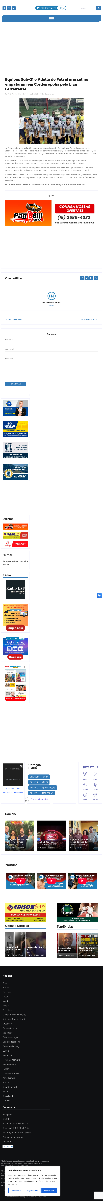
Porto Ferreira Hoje (51, 302)
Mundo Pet (8, 1055)
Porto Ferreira (9, 1078)
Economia (7, 992)
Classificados (9, 1096)
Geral (5, 983)
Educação (7, 1023)
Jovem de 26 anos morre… (64, 949)
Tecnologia (8, 1010)
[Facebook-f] (4, 8)
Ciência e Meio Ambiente (14, 1014)
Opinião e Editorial (11, 1073)
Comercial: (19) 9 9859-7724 (16, 1128)
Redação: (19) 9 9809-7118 (15, 1123)
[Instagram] (9, 8)
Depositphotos (40, 1196)
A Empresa (7, 1114)
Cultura (6, 1051)
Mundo (6, 1001)
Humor (6, 1069)
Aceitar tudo (49, 1190)
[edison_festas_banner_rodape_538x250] (25, 912)
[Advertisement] (51, 46)
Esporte (51, 195)
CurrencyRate (37, 799)
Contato (6, 1119)
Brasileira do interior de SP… (14, 948)
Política (6, 987)
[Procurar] (98, 8)
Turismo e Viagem (11, 1037)
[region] (32, 1181)
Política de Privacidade (13, 1137)
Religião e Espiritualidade (14, 1019)
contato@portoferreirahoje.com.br (18, 1132)
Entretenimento (10, 1028)
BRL (47, 799)
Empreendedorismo (11, 1042)
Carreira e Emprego (11, 1046)
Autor (51, 305)
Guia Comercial (10, 1087)
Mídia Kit (7, 1141)
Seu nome (9, 339)
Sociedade (7, 1032)
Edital (5, 1091)
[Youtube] (13, 8)
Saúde (5, 996)
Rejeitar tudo (32, 1190)
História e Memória (11, 1060)
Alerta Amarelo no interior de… (87, 949)
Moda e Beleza (9, 1064)
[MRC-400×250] (15, 415)
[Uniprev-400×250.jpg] (15, 457)
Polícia (6, 1082)
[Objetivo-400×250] (15, 436)
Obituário (7, 1100)
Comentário (9, 359)
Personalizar (16, 1190)
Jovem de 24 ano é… (35, 948)
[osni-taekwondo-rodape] (77, 921)
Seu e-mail (9, 349)
